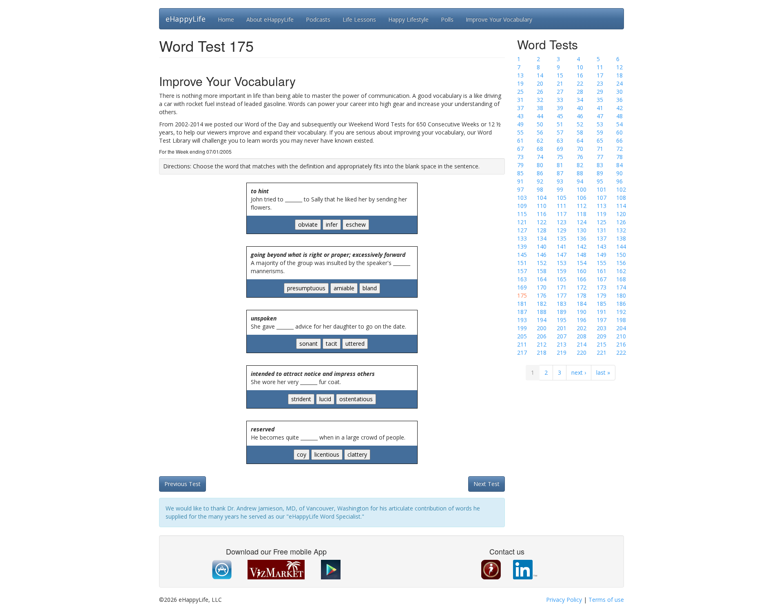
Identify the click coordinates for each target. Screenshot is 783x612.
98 (540, 189)
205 (522, 336)
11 (600, 67)
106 (581, 197)
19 (520, 83)
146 (541, 254)
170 (541, 287)
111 (561, 206)
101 (601, 189)
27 (560, 91)
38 (540, 108)
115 (522, 214)
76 (580, 157)
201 (561, 328)
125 (601, 222)
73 (520, 157)
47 (600, 116)
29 (600, 91)
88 (580, 173)
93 (560, 181)
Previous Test (182, 484)
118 (581, 214)
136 (581, 238)
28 (580, 91)
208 (581, 336)
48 (619, 116)
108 (621, 197)
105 (561, 197)
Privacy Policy (564, 599)
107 (601, 197)
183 (561, 303)
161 (601, 271)
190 (581, 312)
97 (520, 189)
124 (581, 222)
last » (603, 372)
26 (540, 91)
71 (600, 148)
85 (520, 173)
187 (522, 312)
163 (522, 279)
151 (522, 263)
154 (581, 263)
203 (601, 328)
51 (560, 124)
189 (561, 312)
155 (601, 263)
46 (580, 116)
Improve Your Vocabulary (499, 19)
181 (522, 303)
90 (619, 173)
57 (560, 132)
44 (540, 116)
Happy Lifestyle (408, 19)
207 (561, 336)
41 (600, 108)
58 (580, 132)
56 (540, 132)
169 (522, 287)
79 (520, 165)
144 (621, 246)
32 (540, 100)
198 (621, 320)
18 (619, 75)
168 (621, 279)
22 (580, 83)
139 (522, 246)
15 (560, 75)
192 (621, 312)
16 (580, 75)
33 (560, 100)
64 (580, 140)
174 (621, 287)
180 (621, 295)
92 (540, 181)
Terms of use (606, 599)
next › (578, 372)
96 (619, 181)
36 (619, 100)
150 (621, 254)
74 (540, 157)
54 (619, 124)
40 (580, 108)
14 (540, 75)
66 (619, 140)
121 (522, 222)
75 (560, 157)
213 (561, 344)
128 (541, 230)
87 (560, 173)
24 (619, 83)
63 (560, 140)
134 (541, 238)
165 (561, 279)
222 (621, 352)
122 (541, 222)
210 (621, 336)
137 (601, 238)
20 (540, 83)
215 (601, 344)
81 (560, 165)
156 (621, 263)
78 (619, 157)
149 (601, 254)
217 (522, 352)
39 (560, 108)
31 (520, 100)
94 (580, 181)
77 (600, 157)
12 (619, 67)
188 (541, 312)
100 (581, 189)
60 (619, 132)
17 (600, 75)
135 (561, 238)
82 (580, 165)
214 (581, 344)
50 (540, 124)
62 (540, 140)
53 (600, 124)
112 (581, 206)
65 (600, 140)
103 (522, 197)
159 (561, 271)
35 (600, 100)
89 (600, 173)
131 (601, 230)
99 (560, 189)
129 (561, 230)
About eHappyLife (270, 19)
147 (561, 254)
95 (600, 181)
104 (541, 197)
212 (541, 344)
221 (601, 352)
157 (522, 271)
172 (581, 287)
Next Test (486, 484)
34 (580, 100)
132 (621, 230)
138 (621, 238)
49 (520, 124)
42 (619, 108)
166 (581, 279)
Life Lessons (359, 19)
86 (540, 173)
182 (541, 303)
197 (601, 320)
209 (601, 336)
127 (522, 230)
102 (621, 189)
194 (541, 320)
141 (561, 246)
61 (520, 140)
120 (621, 214)
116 (541, 214)
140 (541, 246)
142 (581, 246)
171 (561, 287)
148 (581, 254)
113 (601, 206)
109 (522, 206)
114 (621, 206)
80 (540, 165)
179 (601, 295)
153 (561, 263)
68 (540, 148)
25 (520, 91)
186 (621, 303)
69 (560, 148)
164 (541, 279)
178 (581, 295)
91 (520, 181)
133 (522, 238)
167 (601, 279)
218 (541, 352)
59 (600, 132)
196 (581, 320)
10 (580, 67)
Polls (447, 19)
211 (522, 344)
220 (581, 352)
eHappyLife (186, 19)
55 (520, 132)
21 (560, 83)
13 (520, 75)
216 (621, 344)
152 (541, 263)
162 (621, 271)
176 (541, 295)
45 (560, 116)
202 (581, 328)
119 (601, 214)
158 (541, 271)
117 (561, 214)
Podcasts (318, 19)
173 (601, 287)
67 (520, 148)
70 (580, 148)
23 (600, 83)
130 (581, 230)
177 (561, 295)
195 (561, 320)
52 (580, 124)
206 (541, 336)
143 (601, 246)
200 (541, 328)
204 (621, 328)
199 (522, 328)
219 (561, 352)
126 (621, 222)
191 (601, 312)
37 (520, 108)
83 (600, 165)
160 (581, 271)
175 (522, 295)
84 (619, 165)
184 (581, 303)
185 (601, 303)
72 (619, 148)
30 (619, 91)
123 (561, 222)
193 (522, 320)
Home (226, 19)
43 (520, 116)
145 (522, 254)
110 (541, 206)
